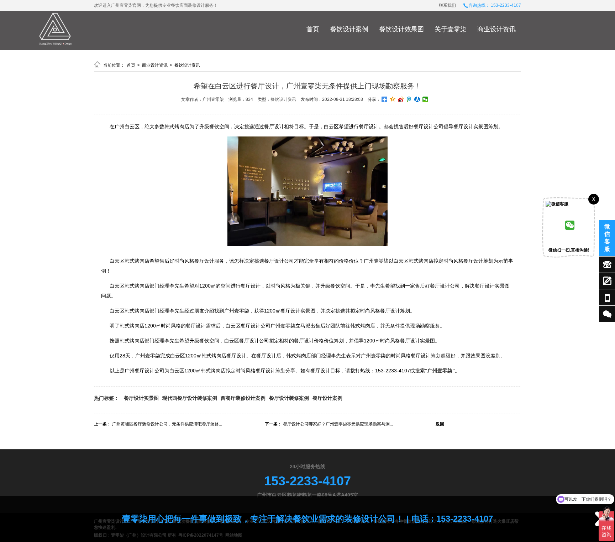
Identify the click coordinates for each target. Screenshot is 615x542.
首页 (312, 29)
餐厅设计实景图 (141, 398)
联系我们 (447, 5)
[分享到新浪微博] (401, 99)
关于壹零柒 (451, 29)
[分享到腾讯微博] (409, 99)
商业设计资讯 (496, 29)
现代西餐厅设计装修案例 (189, 398)
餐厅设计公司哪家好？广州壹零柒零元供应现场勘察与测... (338, 424)
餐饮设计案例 (349, 29)
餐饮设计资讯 (187, 65)
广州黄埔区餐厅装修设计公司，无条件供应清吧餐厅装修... (167, 424)
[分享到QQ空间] (393, 99)
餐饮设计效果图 (401, 29)
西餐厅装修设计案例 (243, 398)
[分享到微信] (425, 99)
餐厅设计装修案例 (289, 398)
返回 (440, 424)
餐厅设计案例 (327, 398)
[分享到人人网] (417, 99)
